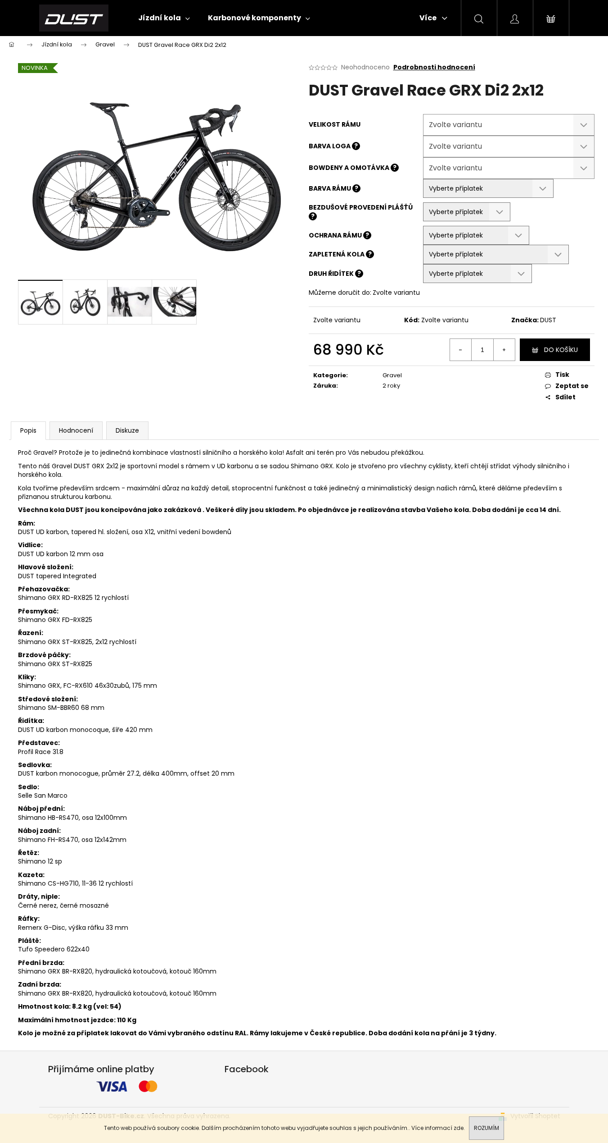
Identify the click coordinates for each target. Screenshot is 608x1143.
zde (459, 1128)
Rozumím (486, 1128)
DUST (548, 320)
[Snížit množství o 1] (461, 350)
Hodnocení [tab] (76, 430)
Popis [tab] (28, 430)
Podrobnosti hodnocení (434, 67)
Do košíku (561, 349)
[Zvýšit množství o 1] (504, 350)
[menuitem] (164, 18)
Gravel (392, 375)
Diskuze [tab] (127, 430)
